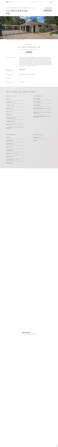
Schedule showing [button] (48, 10)
